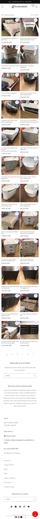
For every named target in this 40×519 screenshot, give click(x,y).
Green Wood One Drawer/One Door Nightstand (29, 148)
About (6, 469)
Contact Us (7, 460)
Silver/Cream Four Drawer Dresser (10, 65)
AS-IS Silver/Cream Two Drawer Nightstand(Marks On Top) (28, 39)
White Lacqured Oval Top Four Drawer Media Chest (9, 205)
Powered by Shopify (30, 515)
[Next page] (33, 354)
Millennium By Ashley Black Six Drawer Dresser (9, 314)
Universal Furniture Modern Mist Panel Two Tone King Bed (10, 342)
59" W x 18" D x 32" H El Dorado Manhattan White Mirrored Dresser (29, 121)
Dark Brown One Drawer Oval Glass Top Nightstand (28, 93)
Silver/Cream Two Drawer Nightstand (27, 66)
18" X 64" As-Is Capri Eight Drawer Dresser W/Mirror (29, 342)
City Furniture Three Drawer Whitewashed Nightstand (27, 232)
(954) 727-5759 (10, 436)
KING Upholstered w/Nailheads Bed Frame (9, 39)
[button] (2, 7)
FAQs (5, 473)
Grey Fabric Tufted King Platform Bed (28, 314)
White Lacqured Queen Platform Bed (9, 232)
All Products (8, 482)
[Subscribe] (34, 375)
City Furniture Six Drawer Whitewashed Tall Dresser (27, 259)
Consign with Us (9, 465)
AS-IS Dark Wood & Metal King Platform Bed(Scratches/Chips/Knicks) (9, 149)
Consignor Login (9, 487)
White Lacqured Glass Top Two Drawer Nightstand (28, 177)
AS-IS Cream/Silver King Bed (9, 93)
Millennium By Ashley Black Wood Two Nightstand (10, 287)
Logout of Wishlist (9, 478)
